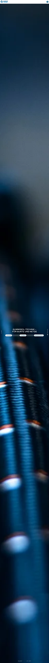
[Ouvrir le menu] (47, 2)
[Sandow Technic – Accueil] (4, 2)
